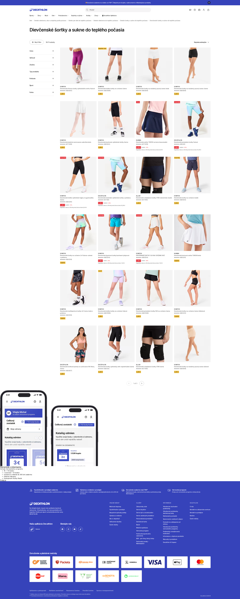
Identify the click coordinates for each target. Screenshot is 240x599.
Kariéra (192, 515)
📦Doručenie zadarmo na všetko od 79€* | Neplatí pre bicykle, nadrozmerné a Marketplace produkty (118, 2)
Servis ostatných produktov (145, 515)
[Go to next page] (141, 383)
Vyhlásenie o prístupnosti (38, 590)
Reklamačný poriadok (170, 516)
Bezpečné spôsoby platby (117, 512)
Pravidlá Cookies (88, 590)
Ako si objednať (114, 518)
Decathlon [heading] (194, 503)
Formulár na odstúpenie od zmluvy (171, 523)
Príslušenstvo (63, 15)
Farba (31, 92)
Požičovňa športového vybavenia (143, 535)
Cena (31, 51)
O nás (192, 506)
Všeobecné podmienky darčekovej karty (170, 512)
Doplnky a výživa (77, 15)
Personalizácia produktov (144, 518)
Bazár (138, 524)
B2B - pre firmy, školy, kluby (145, 538)
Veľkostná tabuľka (115, 521)
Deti (53, 15)
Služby (88, 15)
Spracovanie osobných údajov (173, 519)
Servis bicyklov (141, 509)
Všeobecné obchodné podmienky (170, 507)
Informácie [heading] (167, 503)
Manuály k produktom (170, 539)
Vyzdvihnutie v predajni (117, 509)
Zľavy (96, 15)
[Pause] (209, 2)
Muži (46, 15)
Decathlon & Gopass (169, 542)
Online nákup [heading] (114, 503)
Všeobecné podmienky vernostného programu (170, 528)
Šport (31, 85)
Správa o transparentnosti (104, 590)
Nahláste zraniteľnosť (56, 590)
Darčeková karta (141, 521)
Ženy (39, 15)
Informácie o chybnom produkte (173, 536)
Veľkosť (32, 58)
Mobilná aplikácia (142, 528)
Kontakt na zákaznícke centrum (200, 509)
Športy (32, 15)
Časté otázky (113, 524)
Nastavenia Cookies (72, 590)
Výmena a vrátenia (115, 515)
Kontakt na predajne (196, 512)
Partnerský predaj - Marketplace (142, 542)
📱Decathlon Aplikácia (109, 15)
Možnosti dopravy (115, 506)
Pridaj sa (3, 480)
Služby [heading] (138, 503)
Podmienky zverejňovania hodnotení (171, 532)
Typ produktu (34, 72)
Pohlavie (33, 78)
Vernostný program (142, 531)
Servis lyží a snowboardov (144, 512)
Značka (32, 65)
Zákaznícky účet (141, 506)
